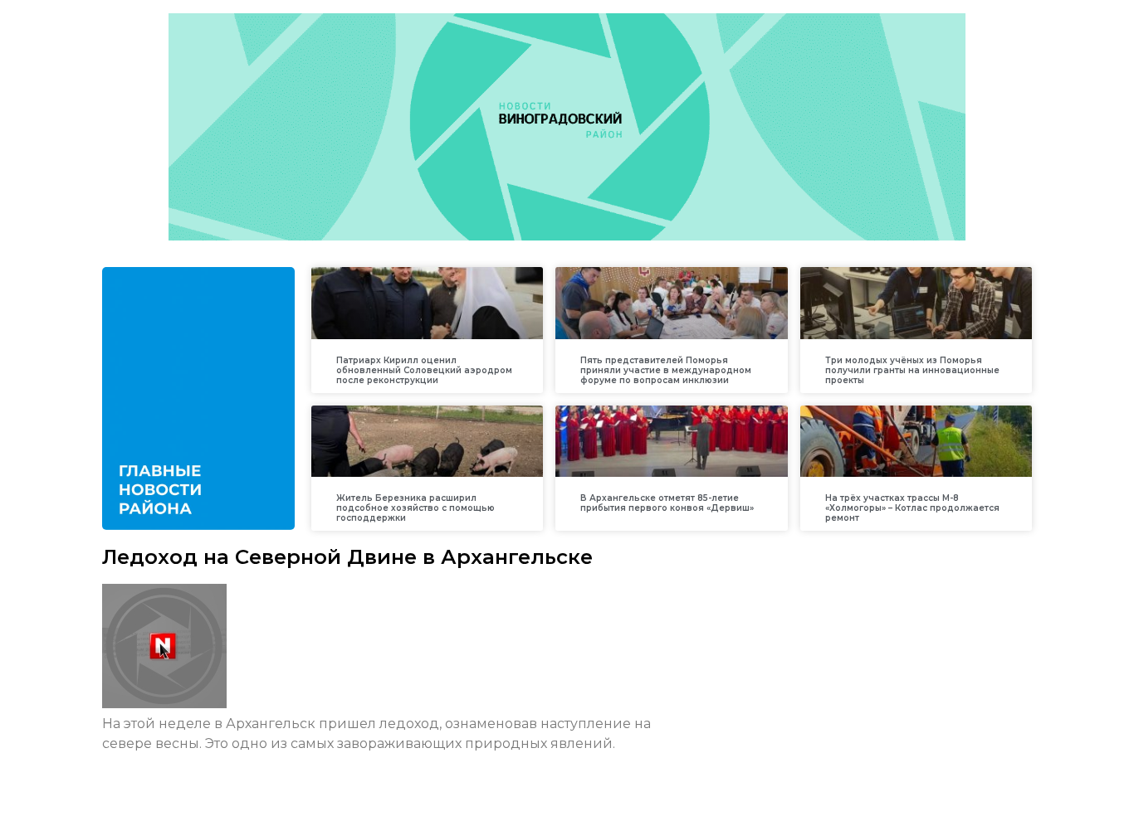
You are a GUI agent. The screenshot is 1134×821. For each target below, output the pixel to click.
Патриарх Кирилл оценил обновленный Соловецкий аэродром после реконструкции (424, 370)
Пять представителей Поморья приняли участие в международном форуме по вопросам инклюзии (665, 370)
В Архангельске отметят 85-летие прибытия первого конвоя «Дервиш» (667, 503)
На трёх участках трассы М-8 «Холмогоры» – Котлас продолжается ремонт (912, 508)
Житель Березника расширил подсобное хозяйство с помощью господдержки (415, 508)
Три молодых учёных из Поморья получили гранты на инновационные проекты (912, 370)
